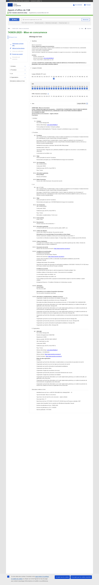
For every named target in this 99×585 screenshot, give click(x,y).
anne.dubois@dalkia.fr (49, 58)
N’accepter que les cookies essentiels (81, 577)
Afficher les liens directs (18, 48)
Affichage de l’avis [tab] (13, 37)
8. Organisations (14, 77)
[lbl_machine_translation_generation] (48, 94)
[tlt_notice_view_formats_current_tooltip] (87, 103)
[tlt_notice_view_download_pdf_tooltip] (32, 88)
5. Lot (11, 73)
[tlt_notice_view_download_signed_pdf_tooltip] (54, 79)
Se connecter (78, 4)
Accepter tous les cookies (62, 577)
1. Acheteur (13, 66)
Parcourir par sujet (63, 22)
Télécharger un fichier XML (17, 44)
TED (9, 28)
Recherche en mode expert (51, 22)
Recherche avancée (39, 22)
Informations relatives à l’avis (17, 81)
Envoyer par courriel (17, 54)
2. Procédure (13, 70)
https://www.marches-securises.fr (62, 248)
